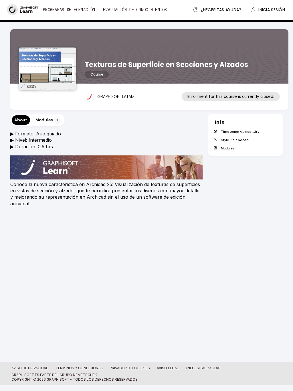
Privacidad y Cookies (130, 368)
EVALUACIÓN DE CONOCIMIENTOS (135, 9)
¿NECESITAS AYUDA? (203, 368)
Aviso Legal (168, 368)
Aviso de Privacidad (30, 368)
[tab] (20, 120)
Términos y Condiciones (79, 368)
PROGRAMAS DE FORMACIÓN (69, 9)
